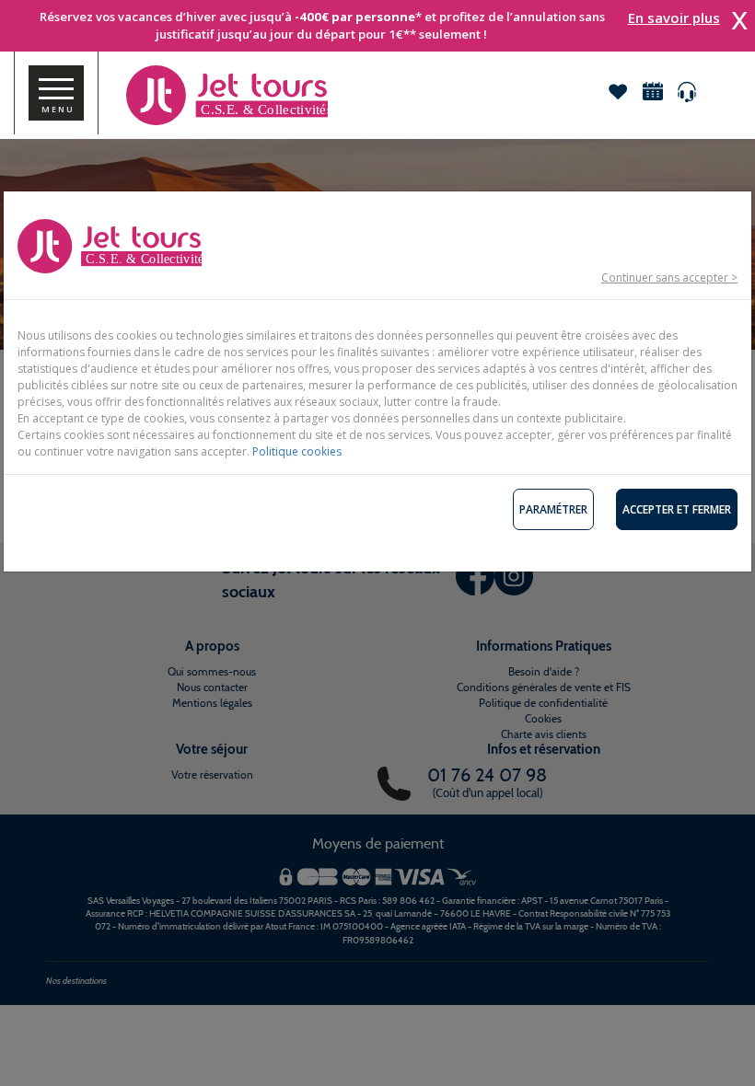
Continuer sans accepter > (669, 277)
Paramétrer (553, 509)
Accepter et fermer (676, 509)
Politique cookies (297, 451)
